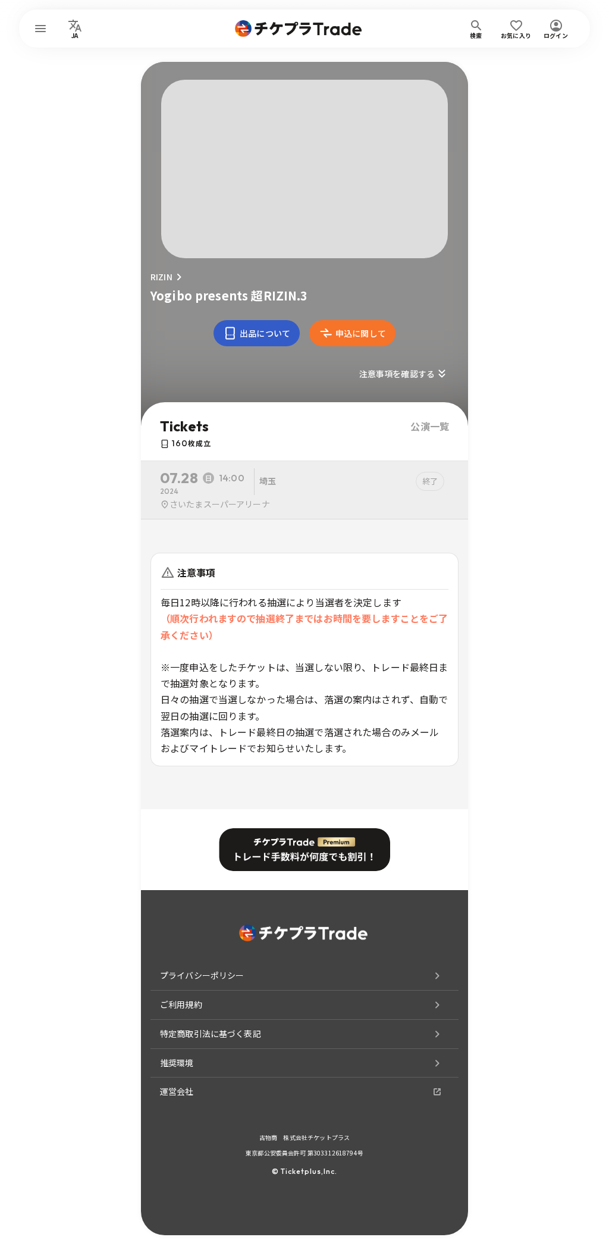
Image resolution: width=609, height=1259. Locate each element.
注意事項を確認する (397, 374)
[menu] (40, 28)
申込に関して (360, 333)
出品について (265, 333)
